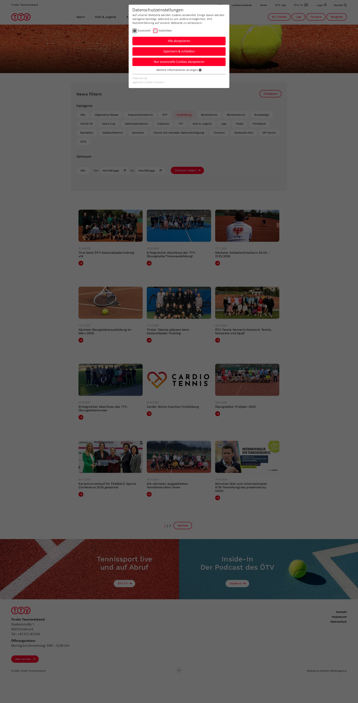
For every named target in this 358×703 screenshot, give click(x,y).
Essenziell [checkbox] (144, 30)
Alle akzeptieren (179, 41)
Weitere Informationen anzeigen (177, 70)
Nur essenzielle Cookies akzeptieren (179, 62)
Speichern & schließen (179, 51)
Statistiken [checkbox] (165, 30)
